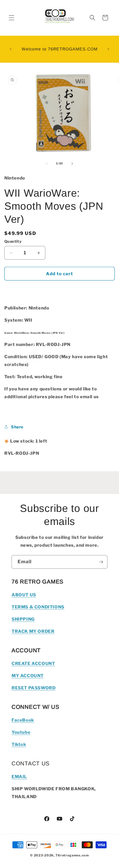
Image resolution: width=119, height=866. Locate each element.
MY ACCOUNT (28, 675)
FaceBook (23, 720)
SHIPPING (23, 619)
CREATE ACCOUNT (33, 663)
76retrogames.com (72, 855)
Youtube (21, 732)
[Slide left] (46, 163)
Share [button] (17, 426)
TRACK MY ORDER (33, 631)
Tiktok (19, 744)
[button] (11, 17)
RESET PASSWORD (33, 688)
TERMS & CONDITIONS (38, 607)
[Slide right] (72, 163)
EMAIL (19, 776)
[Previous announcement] (10, 49)
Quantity (13, 241)
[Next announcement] (108, 49)
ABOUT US (24, 594)
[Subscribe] (100, 562)
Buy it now (59, 290)
